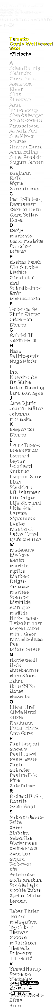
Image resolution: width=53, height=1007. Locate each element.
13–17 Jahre (21, 988)
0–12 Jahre (29, 983)
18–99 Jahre (21, 993)
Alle (15, 983)
